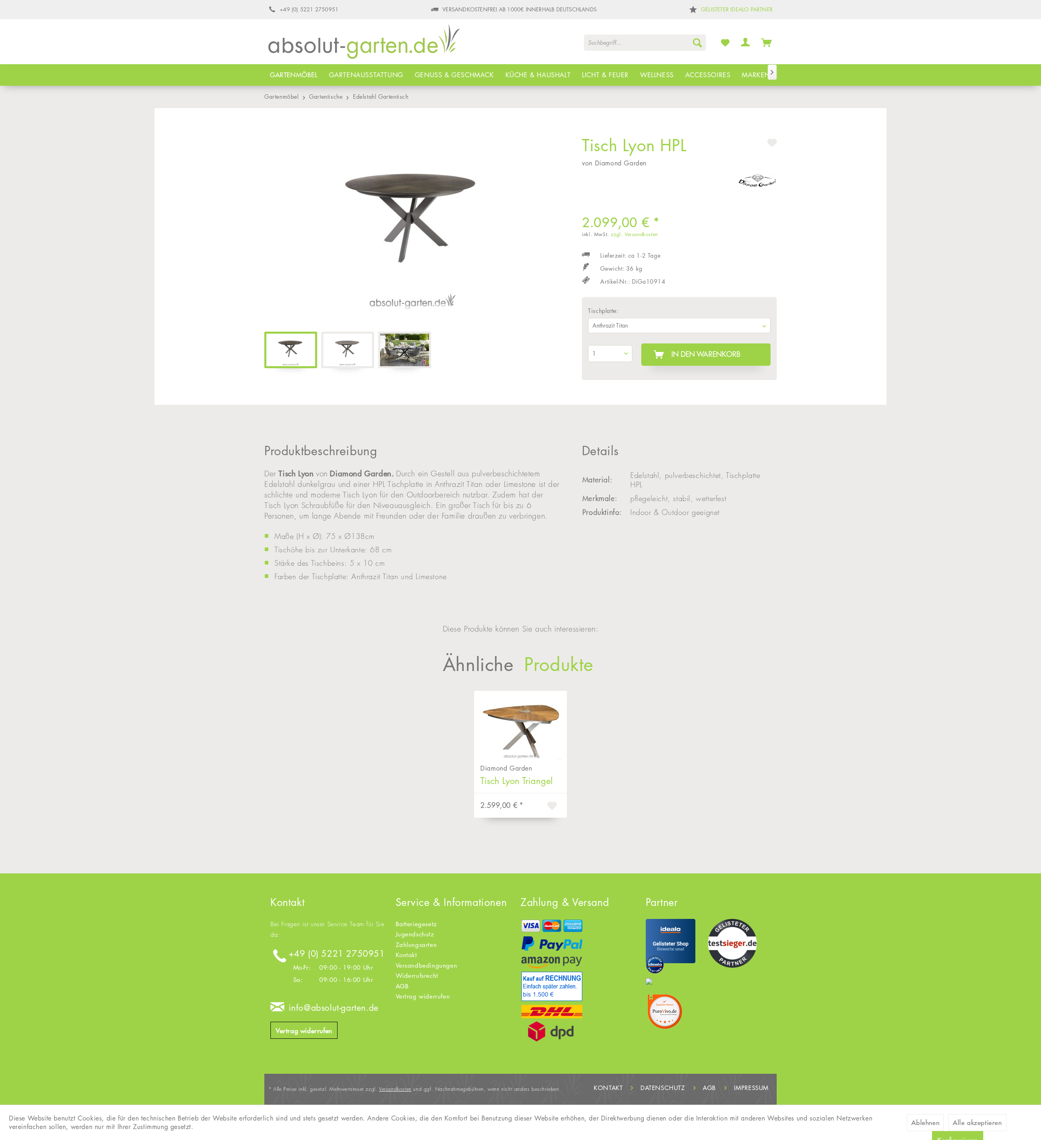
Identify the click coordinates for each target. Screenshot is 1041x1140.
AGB (402, 986)
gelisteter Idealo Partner (737, 9)
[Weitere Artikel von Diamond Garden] (757, 186)
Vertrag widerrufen (304, 1031)
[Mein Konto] (745, 42)
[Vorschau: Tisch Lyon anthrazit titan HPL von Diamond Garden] (290, 350)
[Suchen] (697, 43)
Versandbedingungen (426, 965)
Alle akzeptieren (977, 1122)
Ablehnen (925, 1122)
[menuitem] (645, 43)
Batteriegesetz (416, 924)
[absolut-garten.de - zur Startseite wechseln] (364, 44)
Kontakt (406, 955)
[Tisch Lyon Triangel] (520, 725)
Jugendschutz (415, 934)
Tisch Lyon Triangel (516, 780)
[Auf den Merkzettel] (553, 806)
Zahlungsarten (416, 945)
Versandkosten (395, 1089)
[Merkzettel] (725, 42)
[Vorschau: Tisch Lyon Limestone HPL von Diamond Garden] (347, 350)
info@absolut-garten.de (334, 1007)
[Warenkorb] (767, 42)
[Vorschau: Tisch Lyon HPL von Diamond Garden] (404, 350)
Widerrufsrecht (417, 975)
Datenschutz (662, 1088)
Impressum (751, 1088)
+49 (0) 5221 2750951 (337, 953)
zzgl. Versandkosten (634, 234)
